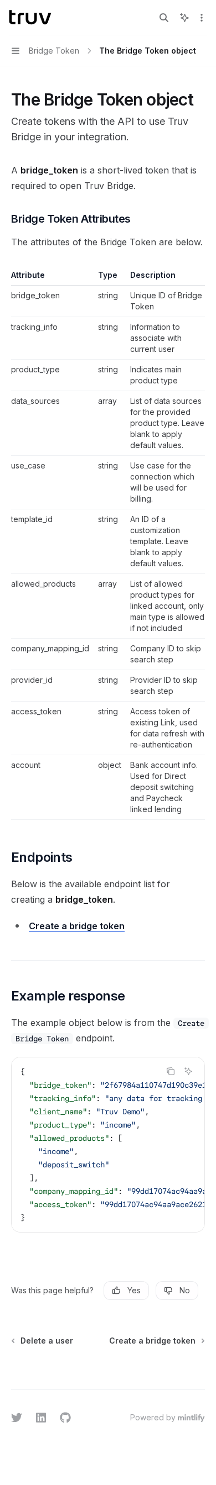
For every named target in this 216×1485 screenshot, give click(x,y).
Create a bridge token (77, 925)
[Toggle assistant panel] (184, 18)
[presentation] (108, 1144)
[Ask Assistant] (188, 1071)
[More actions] (201, 17)
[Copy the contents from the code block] (170, 1071)
